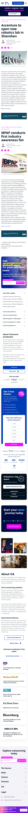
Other (14, 440)
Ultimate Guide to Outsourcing (12, 296)
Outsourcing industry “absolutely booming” (12, 668)
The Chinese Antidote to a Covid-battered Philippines (12, 720)
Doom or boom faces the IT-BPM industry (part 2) (11, 695)
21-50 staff (14, 433)
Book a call (23, 810)
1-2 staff (14, 423)
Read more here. (6, 226)
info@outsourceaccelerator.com (12, 800)
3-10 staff (14, 427)
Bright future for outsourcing (10, 707)
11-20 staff (14, 430)
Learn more (14, 367)
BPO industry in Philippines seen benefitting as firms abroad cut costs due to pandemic (13, 734)
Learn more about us (14, 637)
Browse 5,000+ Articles (9, 306)
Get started (14, 444)
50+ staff (14, 437)
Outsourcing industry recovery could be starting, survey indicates (13, 682)
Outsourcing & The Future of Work (12, 299)
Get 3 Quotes (13, 13)
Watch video (14, 643)
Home (3, 19)
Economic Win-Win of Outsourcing (12, 301)
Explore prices (20, 282)
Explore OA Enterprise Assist (14, 486)
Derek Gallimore (10, 40)
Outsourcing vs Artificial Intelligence (13, 304)
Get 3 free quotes (18, 3)
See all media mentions (12, 656)
